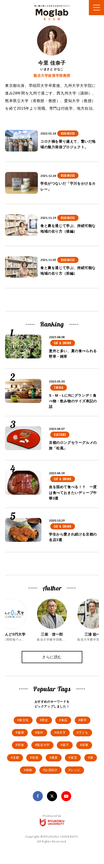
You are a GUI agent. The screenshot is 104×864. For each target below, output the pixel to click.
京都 (16, 757)
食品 (64, 720)
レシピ (75, 770)
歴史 (45, 720)
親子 (66, 745)
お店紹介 (51, 770)
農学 (83, 720)
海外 (40, 732)
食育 (74, 757)
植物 (29, 770)
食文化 (24, 720)
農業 (54, 757)
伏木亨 (61, 732)
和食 (21, 745)
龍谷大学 (43, 745)
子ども (83, 732)
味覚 (35, 757)
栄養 (85, 745)
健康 (21, 732)
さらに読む (52, 657)
